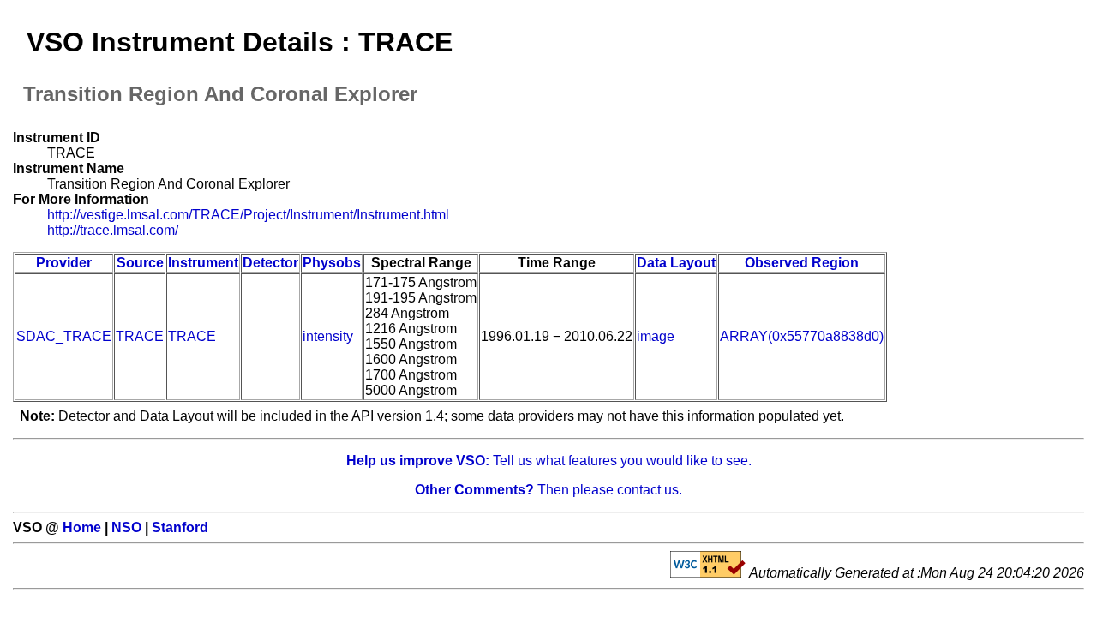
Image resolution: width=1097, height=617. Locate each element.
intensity (328, 336)
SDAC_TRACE (63, 336)
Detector (270, 262)
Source (140, 262)
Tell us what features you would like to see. (549, 460)
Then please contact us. (548, 489)
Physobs (332, 262)
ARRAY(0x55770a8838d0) (802, 336)
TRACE (140, 336)
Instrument (203, 262)
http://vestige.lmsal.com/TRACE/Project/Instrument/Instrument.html (248, 214)
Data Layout (676, 262)
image (655, 336)
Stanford (180, 527)
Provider (64, 262)
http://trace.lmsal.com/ (112, 230)
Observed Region (802, 262)
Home (82, 527)
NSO (126, 527)
